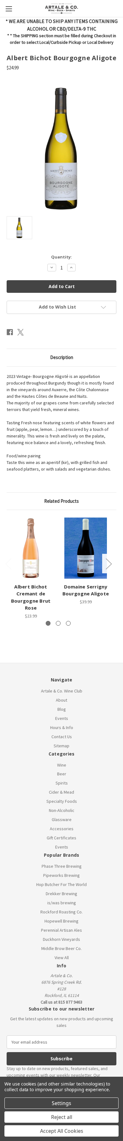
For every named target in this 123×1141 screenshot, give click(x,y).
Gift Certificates (61, 838)
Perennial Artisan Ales (61, 930)
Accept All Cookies (61, 1130)
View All (62, 957)
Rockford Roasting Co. (61, 912)
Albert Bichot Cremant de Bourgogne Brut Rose (31, 597)
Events (61, 718)
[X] (20, 332)
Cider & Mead (61, 792)
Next (108, 563)
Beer (61, 774)
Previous (8, 563)
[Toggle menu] (8, 8)
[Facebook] (10, 332)
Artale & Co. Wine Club (61, 691)
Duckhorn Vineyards (61, 939)
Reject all (61, 1117)
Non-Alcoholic (61, 810)
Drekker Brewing (61, 893)
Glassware (62, 819)
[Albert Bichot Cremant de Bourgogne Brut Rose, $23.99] (31, 548)
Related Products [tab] (61, 501)
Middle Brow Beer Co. (61, 948)
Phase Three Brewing (62, 866)
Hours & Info (61, 727)
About (61, 700)
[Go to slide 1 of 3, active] (48, 623)
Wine (61, 765)
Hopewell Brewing (61, 921)
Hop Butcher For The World (61, 884)
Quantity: (61, 257)
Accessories (61, 828)
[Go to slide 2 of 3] (58, 623)
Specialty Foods (61, 801)
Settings (61, 1103)
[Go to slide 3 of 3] (68, 623)
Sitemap (61, 746)
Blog (61, 709)
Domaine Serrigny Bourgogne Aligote (85, 590)
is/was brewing (61, 903)
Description (61, 357)
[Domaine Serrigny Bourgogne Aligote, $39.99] (85, 548)
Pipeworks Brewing (61, 875)
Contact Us (61, 736)
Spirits (62, 783)
